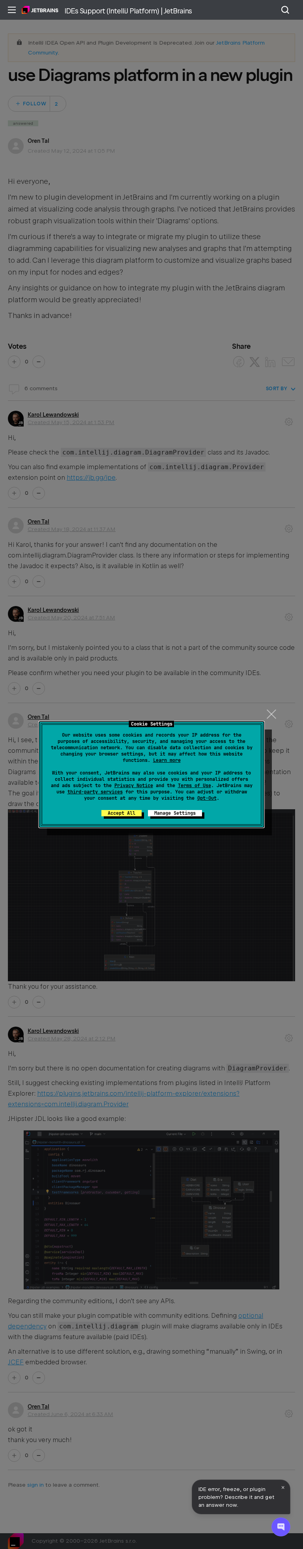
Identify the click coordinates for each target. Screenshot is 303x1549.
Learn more (167, 760)
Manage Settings (175, 813)
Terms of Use (194, 785)
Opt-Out (207, 798)
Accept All (121, 813)
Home (40, 10)
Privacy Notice (133, 785)
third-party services (95, 792)
